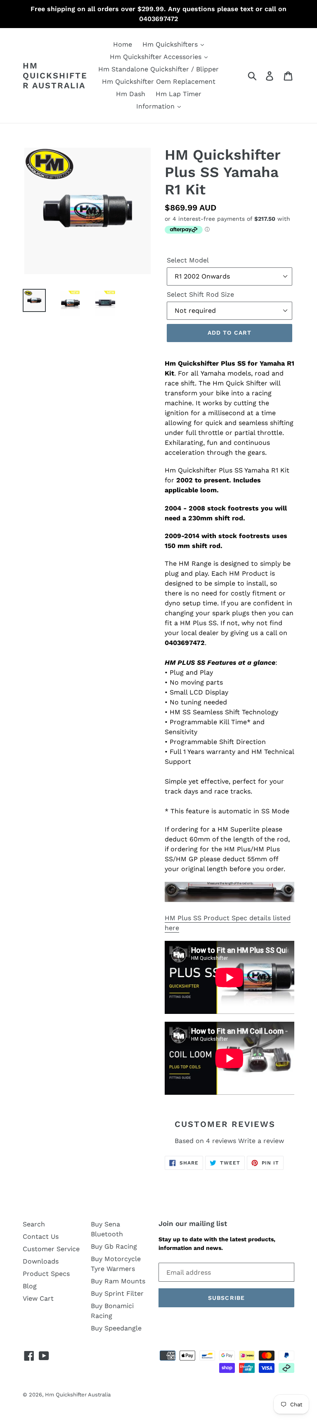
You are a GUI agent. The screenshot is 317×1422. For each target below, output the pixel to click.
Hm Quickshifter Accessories (156, 57)
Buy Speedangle (116, 1328)
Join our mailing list (192, 1223)
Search (34, 1224)
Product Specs (46, 1274)
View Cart (38, 1298)
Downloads (41, 1261)
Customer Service (51, 1249)
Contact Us (41, 1236)
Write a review (261, 1141)
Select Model (188, 260)
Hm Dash (130, 94)
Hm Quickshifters (171, 44)
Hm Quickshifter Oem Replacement (158, 81)
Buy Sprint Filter (117, 1293)
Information (156, 106)
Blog (30, 1286)
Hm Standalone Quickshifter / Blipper (158, 69)
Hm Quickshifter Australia (55, 75)
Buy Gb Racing (114, 1246)
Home (122, 44)
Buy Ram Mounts (118, 1281)
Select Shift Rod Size (200, 294)
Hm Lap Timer (178, 94)
